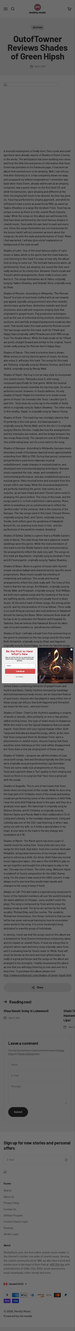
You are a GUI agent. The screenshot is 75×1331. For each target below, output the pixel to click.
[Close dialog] (71, 649)
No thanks (19, 677)
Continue (20, 671)
